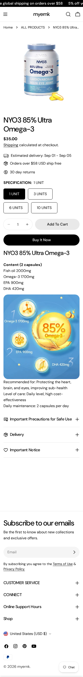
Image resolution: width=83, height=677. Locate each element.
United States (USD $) (28, 633)
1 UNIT (14, 193)
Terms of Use (63, 564)
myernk (41, 14)
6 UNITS (16, 207)
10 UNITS (44, 207)
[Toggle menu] (5, 14)
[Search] (68, 14)
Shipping (10, 145)
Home (8, 27)
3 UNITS (40, 193)
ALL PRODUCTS (33, 27)
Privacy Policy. (14, 569)
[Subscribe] (74, 552)
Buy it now (42, 239)
